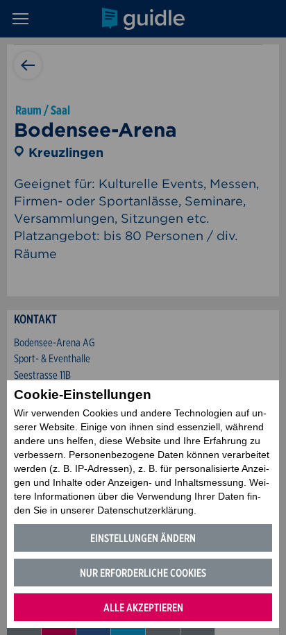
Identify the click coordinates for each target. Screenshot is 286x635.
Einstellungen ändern (143, 538)
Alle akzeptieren (143, 607)
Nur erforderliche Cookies (143, 572)
